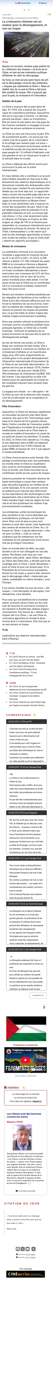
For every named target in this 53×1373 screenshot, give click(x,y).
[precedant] (24, 10)
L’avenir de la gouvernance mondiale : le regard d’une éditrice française (26, 696)
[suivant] (29, 10)
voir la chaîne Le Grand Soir (25, 1076)
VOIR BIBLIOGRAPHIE (26, 1191)
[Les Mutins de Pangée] (25, 1277)
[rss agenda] (22, 1087)
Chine (12, 683)
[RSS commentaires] (34, 715)
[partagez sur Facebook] (18, 1250)
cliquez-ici (36, 1101)
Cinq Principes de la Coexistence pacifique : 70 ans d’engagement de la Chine (23, 672)
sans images (30, 1254)
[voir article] (22, 1149)
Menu (44, 3)
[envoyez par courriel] (27, 1250)
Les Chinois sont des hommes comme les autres (24, 1115)
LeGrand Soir (23, 3)
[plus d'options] (33, 1250)
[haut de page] (44, 1007)
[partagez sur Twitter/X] (23, 1250)
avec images (30, 1257)
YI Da (11, 653)
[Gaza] (25, 1040)
